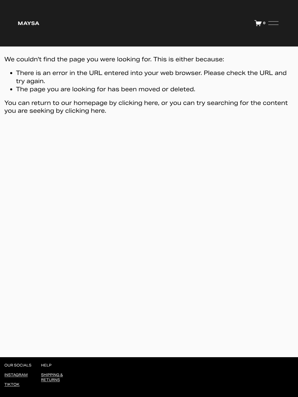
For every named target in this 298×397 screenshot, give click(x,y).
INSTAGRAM (16, 375)
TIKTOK (11, 384)
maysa (28, 23)
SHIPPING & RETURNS (52, 377)
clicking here (138, 103)
